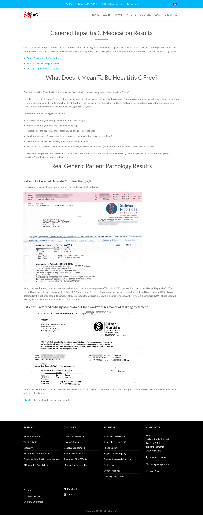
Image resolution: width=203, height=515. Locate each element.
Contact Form (153, 471)
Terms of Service (31, 495)
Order (168, 15)
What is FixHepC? (32, 436)
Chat (71, 4)
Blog (158, 15)
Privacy (27, 490)
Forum (118, 15)
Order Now (109, 465)
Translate (161, 4)
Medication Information (76, 465)
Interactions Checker (74, 453)
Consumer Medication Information (41, 459)
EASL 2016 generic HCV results (43, 58)
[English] (175, 4)
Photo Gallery (111, 447)
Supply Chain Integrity (115, 453)
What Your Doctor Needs (36, 453)
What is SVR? (30, 441)
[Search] (176, 15)
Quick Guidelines (72, 441)
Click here (28, 399)
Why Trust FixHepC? (114, 436)
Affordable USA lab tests (36, 465)
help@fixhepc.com (114, 4)
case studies (102, 153)
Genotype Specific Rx (74, 447)
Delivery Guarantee (113, 476)
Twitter (71, 494)
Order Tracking (112, 470)
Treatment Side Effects (75, 459)
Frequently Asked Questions (118, 459)
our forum (71, 153)
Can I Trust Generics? (74, 436)
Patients (131, 15)
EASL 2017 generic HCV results (43, 68)
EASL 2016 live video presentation (44, 63)
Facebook (135, 4)
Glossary (28, 447)
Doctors (145, 15)
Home (95, 15)
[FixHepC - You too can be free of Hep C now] (30, 15)
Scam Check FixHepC (115, 441)
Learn (106, 15)
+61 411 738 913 (89, 4)
